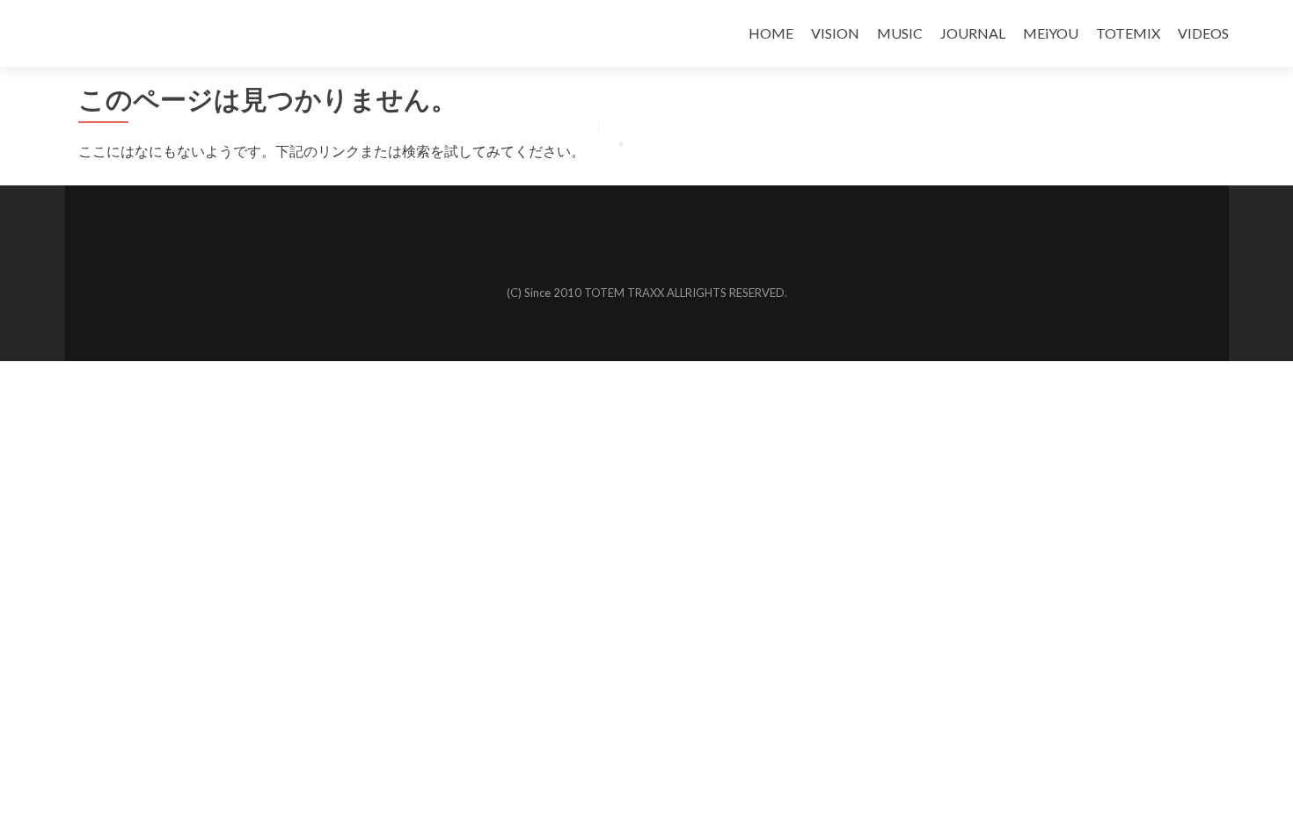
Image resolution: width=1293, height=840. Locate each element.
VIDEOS (1203, 33)
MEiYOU (1050, 33)
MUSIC (900, 33)
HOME (771, 33)
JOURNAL (972, 33)
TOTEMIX (1128, 33)
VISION (835, 33)
